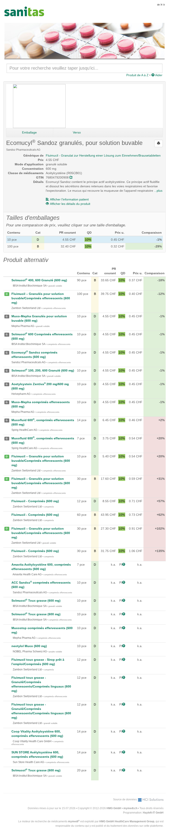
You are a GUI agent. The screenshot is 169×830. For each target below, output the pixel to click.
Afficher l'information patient (69, 199)
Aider (158, 75)
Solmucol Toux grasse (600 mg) (36, 600)
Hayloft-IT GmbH (153, 812)
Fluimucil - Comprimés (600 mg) (35, 501)
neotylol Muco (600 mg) (29, 646)
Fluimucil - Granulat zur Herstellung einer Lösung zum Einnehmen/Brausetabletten (103, 155)
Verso (77, 132)
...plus (158, 190)
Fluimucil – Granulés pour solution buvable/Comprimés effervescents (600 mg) (40, 298)
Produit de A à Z (137, 75)
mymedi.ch (130, 808)
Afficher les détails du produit (70, 204)
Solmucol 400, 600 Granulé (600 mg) (39, 280)
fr (161, 4)
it (164, 4)
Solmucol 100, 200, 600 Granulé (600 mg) (42, 370)
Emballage (29, 132)
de (158, 4)
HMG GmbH (114, 808)
